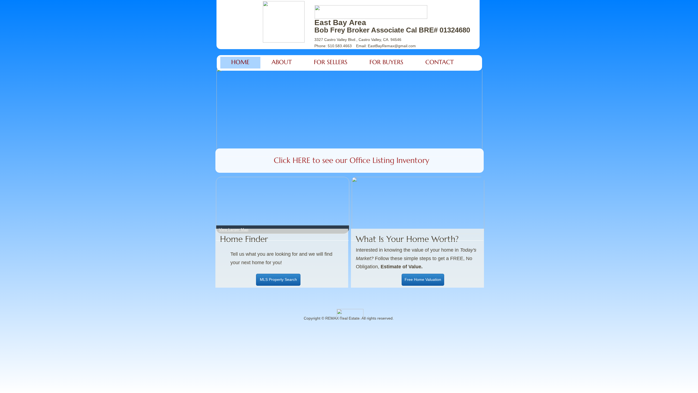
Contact (439, 62)
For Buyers (386, 62)
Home (240, 62)
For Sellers (330, 62)
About (282, 62)
